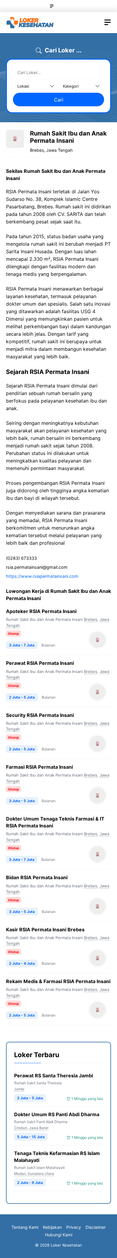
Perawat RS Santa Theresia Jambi (53, 1076)
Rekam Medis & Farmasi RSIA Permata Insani (58, 981)
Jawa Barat (38, 1128)
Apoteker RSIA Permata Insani (41, 611)
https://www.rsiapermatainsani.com (42, 576)
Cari (58, 100)
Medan (20, 1173)
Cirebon (20, 1128)
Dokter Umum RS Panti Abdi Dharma (56, 1114)
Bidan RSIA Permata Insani (37, 877)
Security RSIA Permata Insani (40, 715)
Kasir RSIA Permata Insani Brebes (45, 929)
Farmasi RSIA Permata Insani (39, 767)
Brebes (90, 619)
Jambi (19, 1089)
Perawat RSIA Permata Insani (40, 663)
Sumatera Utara (41, 1173)
